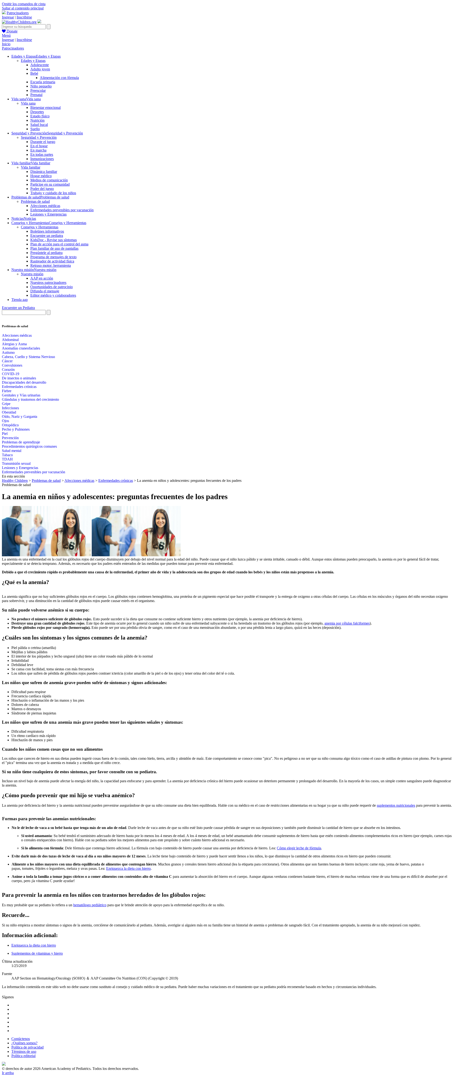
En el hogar (39, 146)
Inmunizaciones (42, 159)
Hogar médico (41, 176)
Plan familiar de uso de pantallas (54, 248)
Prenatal (36, 95)
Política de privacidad (27, 1047)
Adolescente (39, 65)
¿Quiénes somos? (24, 1043)
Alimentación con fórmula (59, 78)
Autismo (8, 352)
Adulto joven (40, 69)
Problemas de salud (35, 201)
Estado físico (40, 116)
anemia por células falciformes (347, 623)
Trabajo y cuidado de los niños (53, 193)
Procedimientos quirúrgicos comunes (29, 446)
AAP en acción (41, 278)
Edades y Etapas (33, 61)
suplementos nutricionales (396, 805)
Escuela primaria (42, 82)
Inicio (6, 44)
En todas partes (41, 154)
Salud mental (11, 451)
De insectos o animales (19, 378)
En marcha (38, 150)
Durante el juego (42, 142)
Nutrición (37, 120)
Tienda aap (19, 300)
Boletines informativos (47, 231)
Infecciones (10, 408)
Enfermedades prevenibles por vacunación (62, 210)
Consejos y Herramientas (39, 227)
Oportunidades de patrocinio (51, 287)
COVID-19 (10, 374)
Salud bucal (39, 125)
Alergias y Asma (14, 344)
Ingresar (8, 17)
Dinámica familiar (43, 172)
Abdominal (10, 340)
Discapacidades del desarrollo (24, 382)
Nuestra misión (32, 274)
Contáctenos (20, 1039)
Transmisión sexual (16, 463)
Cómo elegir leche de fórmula (299, 848)
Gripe (6, 404)
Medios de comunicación (49, 180)
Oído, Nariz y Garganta (19, 416)
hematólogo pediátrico (89, 905)
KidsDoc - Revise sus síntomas (53, 240)
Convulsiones (12, 365)
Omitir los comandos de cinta (24, 4)
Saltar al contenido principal (23, 8)
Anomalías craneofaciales (21, 348)
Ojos (5, 421)
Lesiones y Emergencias (48, 214)
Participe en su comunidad (50, 184)
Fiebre (6, 391)
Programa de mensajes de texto (53, 257)
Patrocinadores (18, 13)
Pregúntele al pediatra (46, 253)
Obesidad (9, 412)
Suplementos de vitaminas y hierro (37, 953)
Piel (5, 434)
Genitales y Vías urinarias (21, 395)
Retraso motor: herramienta (50, 265)
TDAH (7, 459)
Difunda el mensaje (44, 291)
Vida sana (28, 103)
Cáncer (7, 361)
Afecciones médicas (45, 206)
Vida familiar (30, 167)
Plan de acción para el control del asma (59, 244)
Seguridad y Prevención (39, 137)
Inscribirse (24, 17)
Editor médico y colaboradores (53, 295)
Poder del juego (42, 189)
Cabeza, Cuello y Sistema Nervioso (28, 357)
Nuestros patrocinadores (48, 283)
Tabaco (7, 455)
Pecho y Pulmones (16, 429)
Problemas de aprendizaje (21, 442)
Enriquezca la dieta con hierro (128, 868)
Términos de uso (23, 1051)
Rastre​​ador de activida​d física (52, 261)
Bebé (34, 73)
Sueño (35, 129)
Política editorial (23, 1056)
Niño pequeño (41, 86)
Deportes (37, 112)
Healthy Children (15, 481)
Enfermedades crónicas (19, 387)
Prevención (10, 438)
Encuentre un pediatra (46, 236)
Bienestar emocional (45, 108)
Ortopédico (10, 425)
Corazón (8, 370)
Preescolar (38, 90)
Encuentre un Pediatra (18, 308)
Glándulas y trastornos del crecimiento (30, 399)
